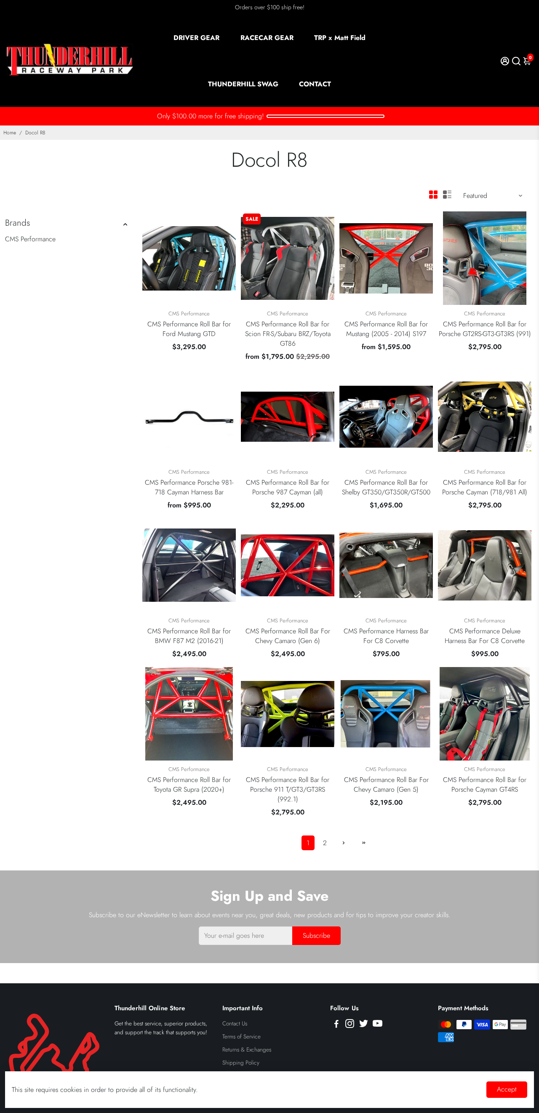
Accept (507, 1089)
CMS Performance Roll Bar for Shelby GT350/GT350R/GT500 (386, 487)
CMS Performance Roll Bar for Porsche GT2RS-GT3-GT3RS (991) (485, 329)
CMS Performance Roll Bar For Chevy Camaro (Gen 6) (287, 636)
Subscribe (316, 935)
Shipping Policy (240, 1063)
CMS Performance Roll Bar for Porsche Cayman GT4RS (484, 784)
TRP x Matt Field (340, 38)
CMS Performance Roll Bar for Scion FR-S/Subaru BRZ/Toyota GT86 (288, 333)
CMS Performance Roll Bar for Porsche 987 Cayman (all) (287, 487)
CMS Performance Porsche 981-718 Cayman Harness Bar (189, 487)
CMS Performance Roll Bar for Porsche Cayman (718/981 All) (484, 487)
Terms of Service (241, 1037)
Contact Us (234, 1024)
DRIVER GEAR (196, 38)
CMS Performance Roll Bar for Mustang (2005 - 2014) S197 (386, 329)
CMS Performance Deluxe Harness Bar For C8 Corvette (485, 636)
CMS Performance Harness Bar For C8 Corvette (386, 636)
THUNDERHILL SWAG (243, 84)
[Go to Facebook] (336, 1025)
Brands (17, 222)
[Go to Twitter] (363, 1025)
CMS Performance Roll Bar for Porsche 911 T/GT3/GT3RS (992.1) (287, 789)
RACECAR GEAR (267, 38)
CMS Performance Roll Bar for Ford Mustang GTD (189, 329)
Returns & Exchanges (246, 1050)
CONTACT (315, 84)
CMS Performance (30, 239)
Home (9, 132)
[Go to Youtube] (377, 1025)
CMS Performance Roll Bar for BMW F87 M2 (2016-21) (189, 636)
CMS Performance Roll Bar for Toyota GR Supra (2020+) (189, 784)
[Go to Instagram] (349, 1025)
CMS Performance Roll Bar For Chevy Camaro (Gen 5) (386, 784)
